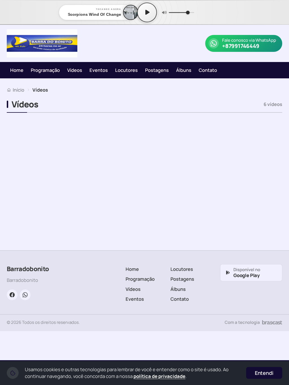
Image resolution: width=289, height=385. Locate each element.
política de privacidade (159, 376)
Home (16, 70)
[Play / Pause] (147, 12)
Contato (208, 70)
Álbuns (183, 70)
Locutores (126, 70)
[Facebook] (12, 294)
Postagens (157, 70)
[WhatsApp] (25, 294)
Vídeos (74, 70)
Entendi (264, 372)
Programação (45, 70)
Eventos (98, 70)
